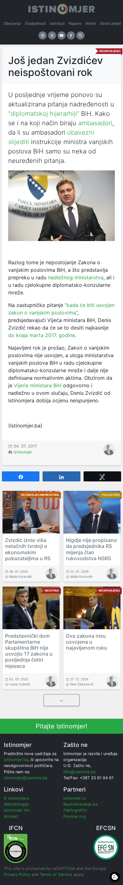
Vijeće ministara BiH (38, 385)
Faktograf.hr (75, 810)
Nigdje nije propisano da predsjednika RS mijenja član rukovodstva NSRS (91, 549)
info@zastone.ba (79, 772)
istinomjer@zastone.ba (25, 777)
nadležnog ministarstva (75, 277)
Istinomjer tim (17, 810)
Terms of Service (56, 874)
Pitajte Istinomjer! (61, 726)
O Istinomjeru (16, 798)
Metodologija (16, 804)
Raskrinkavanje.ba (80, 804)
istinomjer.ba (16, 759)
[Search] (80, 35)
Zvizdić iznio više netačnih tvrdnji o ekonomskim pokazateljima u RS (27, 549)
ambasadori (95, 123)
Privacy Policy (17, 874)
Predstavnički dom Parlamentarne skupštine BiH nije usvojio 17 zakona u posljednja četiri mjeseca (29, 651)
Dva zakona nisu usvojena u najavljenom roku (86, 642)
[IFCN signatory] (15, 848)
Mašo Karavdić (20, 576)
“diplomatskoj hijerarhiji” (43, 113)
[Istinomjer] (61, 8)
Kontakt (11, 816)
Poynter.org (74, 816)
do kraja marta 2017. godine (41, 335)
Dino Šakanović (82, 684)
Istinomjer (23, 452)
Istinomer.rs (74, 798)
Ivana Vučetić (19, 684)
